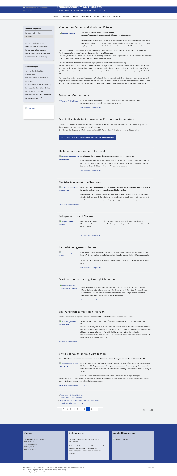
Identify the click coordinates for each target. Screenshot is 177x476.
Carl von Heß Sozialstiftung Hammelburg (34, 72)
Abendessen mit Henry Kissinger (71, 395)
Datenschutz (117, 16)
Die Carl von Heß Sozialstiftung (36, 57)
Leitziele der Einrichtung (33, 33)
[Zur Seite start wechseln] (58, 407)
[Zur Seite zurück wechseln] (60, 407)
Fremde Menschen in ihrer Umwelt (72, 403)
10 (95, 409)
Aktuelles (28, 36)
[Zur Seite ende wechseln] (101, 407)
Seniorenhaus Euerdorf (33, 98)
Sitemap (151, 467)
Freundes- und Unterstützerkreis (36, 47)
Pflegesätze (66, 16)
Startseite (55, 16)
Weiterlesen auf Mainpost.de (90, 107)
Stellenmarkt (80, 448)
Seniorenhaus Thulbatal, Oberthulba (38, 95)
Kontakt (96, 16)
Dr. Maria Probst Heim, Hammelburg (38, 84)
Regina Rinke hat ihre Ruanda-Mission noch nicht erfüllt (79, 400)
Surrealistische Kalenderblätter (71, 398)
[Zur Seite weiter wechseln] (99, 407)
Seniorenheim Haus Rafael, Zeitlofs (37, 88)
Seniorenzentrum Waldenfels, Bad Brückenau (37, 79)
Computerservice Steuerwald (41, 472)
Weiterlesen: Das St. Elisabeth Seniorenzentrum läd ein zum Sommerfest (87, 137)
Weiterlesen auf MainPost (90, 300)
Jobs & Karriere (86, 16)
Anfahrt (75, 16)
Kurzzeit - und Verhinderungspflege (37, 53)
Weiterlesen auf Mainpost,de (90, 235)
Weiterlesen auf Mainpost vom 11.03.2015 (74, 385)
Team (27, 40)
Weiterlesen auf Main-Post (68, 342)
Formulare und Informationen (36, 50)
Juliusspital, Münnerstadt (34, 91)
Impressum (106, 16)
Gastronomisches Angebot (34, 43)
